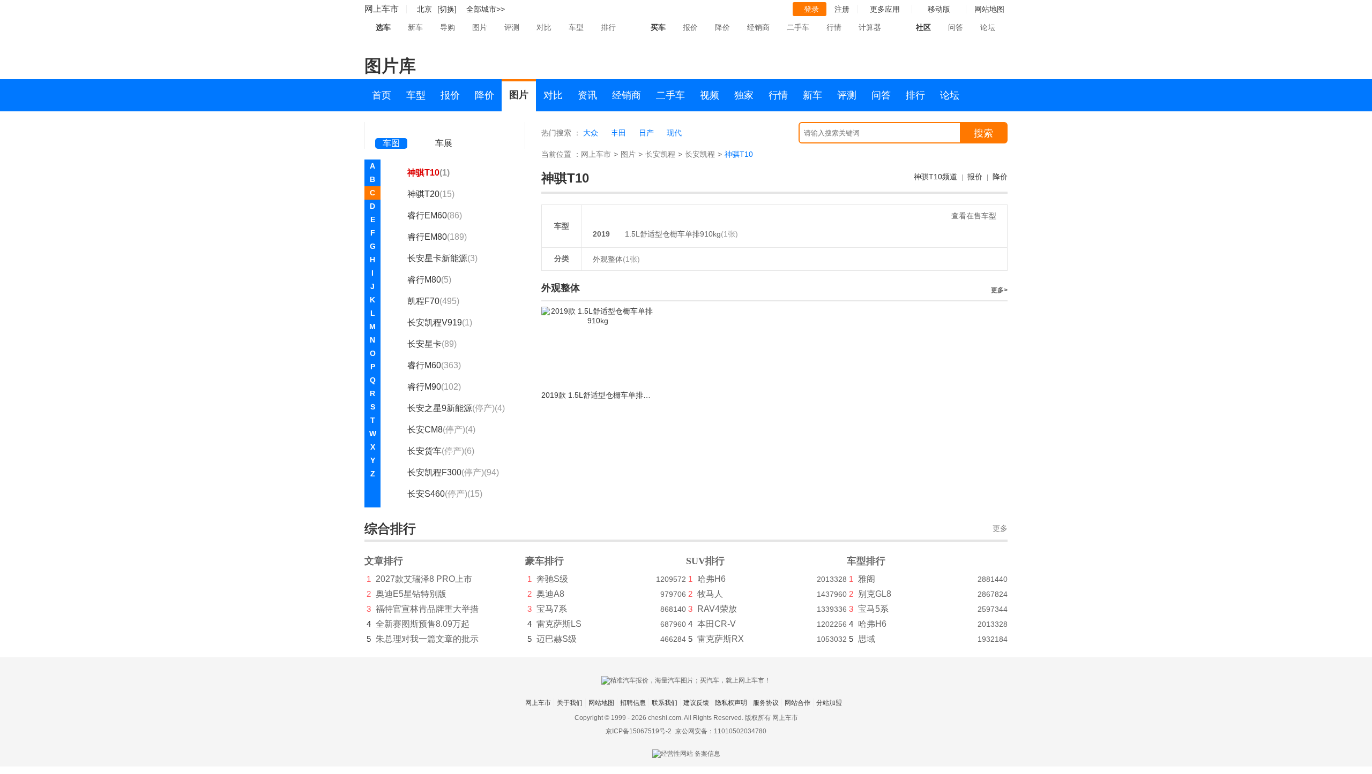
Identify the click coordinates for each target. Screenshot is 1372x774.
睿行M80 (429, 279)
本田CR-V (716, 623)
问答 (955, 27)
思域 (866, 638)
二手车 (798, 27)
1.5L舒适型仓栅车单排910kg (673, 234)
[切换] (447, 9)
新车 (415, 27)
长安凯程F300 (453, 472)
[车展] (443, 128)
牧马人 (710, 593)
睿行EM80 (437, 236)
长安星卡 (432, 343)
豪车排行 (544, 561)
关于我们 (570, 703)
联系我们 (664, 703)
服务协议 (766, 703)
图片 (479, 27)
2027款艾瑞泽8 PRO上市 (424, 578)
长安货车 (440, 451)
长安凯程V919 (439, 322)
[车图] (391, 128)
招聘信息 (633, 703)
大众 (590, 132)
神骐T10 (428, 172)
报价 (690, 27)
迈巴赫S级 (556, 638)
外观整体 (616, 259)
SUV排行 (705, 561)
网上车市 (381, 8)
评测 (511, 27)
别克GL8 (874, 593)
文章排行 (383, 561)
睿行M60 (434, 365)
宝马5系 (873, 608)
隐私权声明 (731, 703)
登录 (811, 9)
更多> (999, 290)
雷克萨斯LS (558, 623)
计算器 (870, 27)
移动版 (939, 9)
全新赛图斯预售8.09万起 (422, 623)
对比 (543, 27)
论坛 (987, 27)
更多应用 (885, 9)
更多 (1000, 529)
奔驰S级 (552, 578)
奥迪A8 (550, 593)
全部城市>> (485, 9)
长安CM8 (441, 429)
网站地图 (601, 703)
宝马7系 (551, 608)
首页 (381, 95)
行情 (833, 27)
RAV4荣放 (717, 608)
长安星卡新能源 (442, 258)
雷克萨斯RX (720, 638)
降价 (722, 27)
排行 (608, 27)
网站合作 (797, 703)
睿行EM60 (434, 215)
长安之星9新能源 (456, 408)
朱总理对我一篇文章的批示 (427, 638)
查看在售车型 (973, 215)
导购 (447, 27)
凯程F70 (433, 301)
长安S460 (444, 493)
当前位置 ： (561, 154)
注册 (841, 9)
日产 (646, 132)
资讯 (587, 95)
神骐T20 (430, 194)
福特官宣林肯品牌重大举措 (427, 608)
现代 (674, 132)
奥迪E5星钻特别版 (411, 593)
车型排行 (866, 561)
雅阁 (866, 578)
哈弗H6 (711, 578)
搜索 (983, 133)
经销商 (758, 27)
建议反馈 (696, 703)
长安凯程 (660, 154)
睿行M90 (434, 386)
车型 (576, 27)
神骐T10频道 (935, 176)
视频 (709, 95)
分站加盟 (829, 703)
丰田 (618, 132)
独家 (744, 95)
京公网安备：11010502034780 (720, 731)
